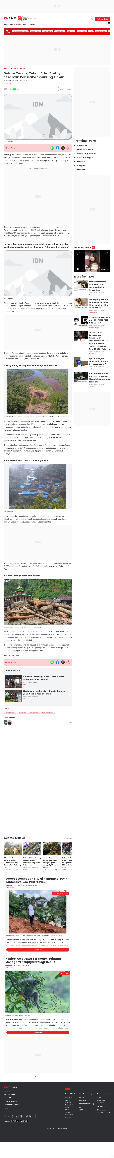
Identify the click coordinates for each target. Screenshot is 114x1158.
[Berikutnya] (72, 836)
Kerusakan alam (48, 444)
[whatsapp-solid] (52, 149)
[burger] (109, 23)
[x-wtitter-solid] (63, 149)
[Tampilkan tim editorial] (70, 735)
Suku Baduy (28, 428)
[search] (92, 19)
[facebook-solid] (57, 149)
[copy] (68, 149)
